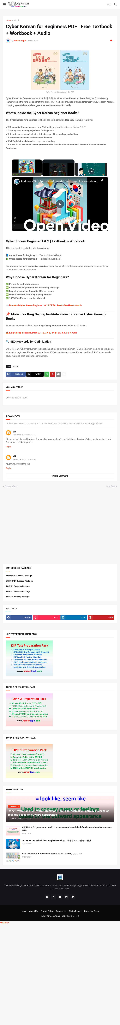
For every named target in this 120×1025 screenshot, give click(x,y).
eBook (16, 20)
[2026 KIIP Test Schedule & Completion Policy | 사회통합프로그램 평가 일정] (13, 844)
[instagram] (66, 897)
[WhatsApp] (46, 374)
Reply (8, 447)
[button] (4, 4)
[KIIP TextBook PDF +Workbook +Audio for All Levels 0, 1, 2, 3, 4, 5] (13, 857)
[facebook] (47, 897)
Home (8, 20)
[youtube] (60, 897)
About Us (33, 911)
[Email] (58, 374)
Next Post (110, 486)
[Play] (14, 174)
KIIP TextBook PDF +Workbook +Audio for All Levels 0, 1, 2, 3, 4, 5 (52, 853)
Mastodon (4, 923)
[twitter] (53, 897)
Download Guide (91, 911)
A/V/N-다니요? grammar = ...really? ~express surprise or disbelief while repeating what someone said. (67, 828)
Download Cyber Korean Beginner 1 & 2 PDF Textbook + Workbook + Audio (45, 305)
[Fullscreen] (40, 174)
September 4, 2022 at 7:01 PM (24, 435)
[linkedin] (72, 897)
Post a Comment (60, 476)
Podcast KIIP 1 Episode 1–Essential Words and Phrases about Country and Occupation (59, 181)
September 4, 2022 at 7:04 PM (24, 459)
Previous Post (11, 486)
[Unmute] (17, 174)
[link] (17, 182)
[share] (102, 180)
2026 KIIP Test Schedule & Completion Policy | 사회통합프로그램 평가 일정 (56, 840)
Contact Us (61, 911)
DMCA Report (75, 911)
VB (14, 431)
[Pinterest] (52, 374)
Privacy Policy (47, 911)
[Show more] (63, 374)
